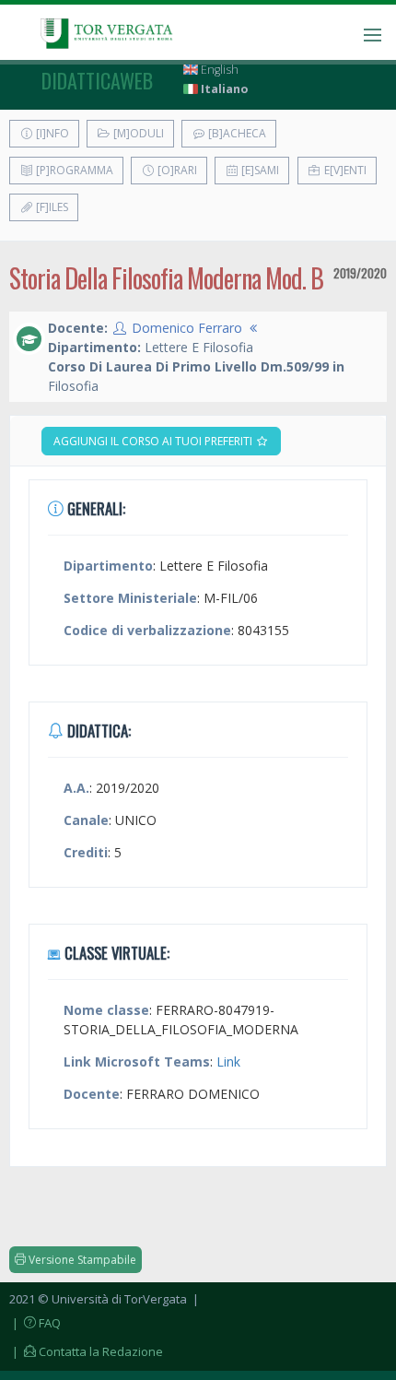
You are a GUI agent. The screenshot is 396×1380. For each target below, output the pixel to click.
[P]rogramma (73, 170)
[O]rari (176, 170)
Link (228, 1061)
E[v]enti (344, 170)
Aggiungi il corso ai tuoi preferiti (154, 441)
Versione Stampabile (81, 1260)
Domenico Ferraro (187, 327)
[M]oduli (137, 133)
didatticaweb (97, 80)
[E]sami (259, 170)
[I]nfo (51, 133)
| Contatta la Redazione (86, 1351)
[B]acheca (235, 133)
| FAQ (35, 1323)
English (218, 69)
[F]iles (50, 207)
